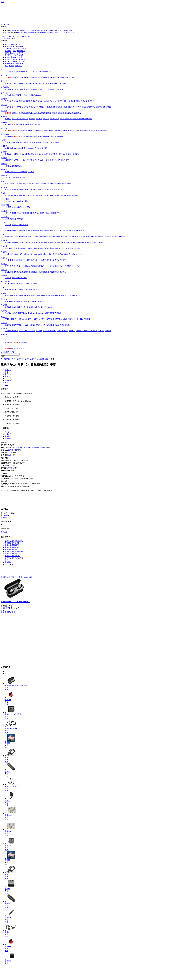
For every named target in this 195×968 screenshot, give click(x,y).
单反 (14, 51)
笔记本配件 (5, 93)
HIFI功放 (20, 219)
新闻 (41, 30)
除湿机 (73, 242)
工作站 (52, 101)
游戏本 (28, 89)
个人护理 (4, 246)
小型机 (69, 101)
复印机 (65, 254)
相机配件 (4, 128)
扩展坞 (31, 95)
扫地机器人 (45, 242)
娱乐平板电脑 (27, 107)
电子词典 (18, 172)
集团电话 (8, 83)
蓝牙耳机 (27, 447)
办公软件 (15, 289)
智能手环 (15, 113)
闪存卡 (19, 130)
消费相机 (26, 125)
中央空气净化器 (19, 242)
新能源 (7, 348)
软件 (23, 61)
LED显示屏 (60, 266)
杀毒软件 (29, 289)
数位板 (39, 148)
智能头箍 (32, 113)
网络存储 (4, 317)
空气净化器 (9, 242)
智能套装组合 (87, 119)
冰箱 (24, 183)
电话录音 (25, 83)
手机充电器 (38, 77)
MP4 (10, 160)
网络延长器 (83, 319)
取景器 (98, 130)
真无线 (10, 450)
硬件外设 (4, 146)
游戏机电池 (40, 195)
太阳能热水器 (48, 231)
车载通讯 (108, 331)
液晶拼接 (53, 266)
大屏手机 (34, 72)
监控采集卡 (34, 272)
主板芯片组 (61, 154)
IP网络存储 (57, 319)
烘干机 (19, 183)
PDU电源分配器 (48, 325)
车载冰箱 (72, 331)
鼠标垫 (33, 148)
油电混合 (13, 348)
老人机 (48, 72)
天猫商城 (4, 517)
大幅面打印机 (42, 254)
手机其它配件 (70, 77)
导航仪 (7, 331)
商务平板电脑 (57, 107)
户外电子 (4, 334)
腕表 (20, 113)
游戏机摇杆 (67, 195)
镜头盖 (93, 130)
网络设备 (4, 299)
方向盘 (24, 195)
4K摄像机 (16, 136)
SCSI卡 (13, 319)
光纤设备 (25, 325)
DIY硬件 (8, 53)
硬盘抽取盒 (65, 319)
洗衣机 (14, 183)
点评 (8, 376)
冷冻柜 (28, 183)
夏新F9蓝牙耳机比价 (12, 549)
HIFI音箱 (26, 207)
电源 (35, 142)
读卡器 (24, 130)
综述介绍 (8, 370)
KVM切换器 (73, 319)
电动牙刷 (18, 248)
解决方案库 (59, 33)
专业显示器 (23, 266)
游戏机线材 (59, 195)
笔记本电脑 (5, 87)
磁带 (88, 319)
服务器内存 (23, 295)
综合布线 (8, 325)
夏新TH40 (8, 815)
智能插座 (8, 119)
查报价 (14, 30)
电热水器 (39, 231)
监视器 (46, 272)
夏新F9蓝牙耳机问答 (12, 556)
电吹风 (12, 248)
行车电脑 (53, 331)
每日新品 (26, 33)
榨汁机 (72, 236)
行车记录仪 (23, 331)
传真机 (60, 254)
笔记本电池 (9, 95)
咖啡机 (124, 236)
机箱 (31, 142)
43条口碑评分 (6, 608)
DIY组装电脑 (54, 142)
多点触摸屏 (69, 266)
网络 (12, 63)
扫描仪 (50, 254)
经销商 (32, 30)
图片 (8, 374)
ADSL (30, 301)
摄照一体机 (50, 136)
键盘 (29, 148)
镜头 (15, 130)
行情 (49, 30)
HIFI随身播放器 (17, 213)
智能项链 (61, 113)
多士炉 (51, 236)
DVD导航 (46, 331)
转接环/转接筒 (85, 130)
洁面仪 (57, 248)
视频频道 (39, 33)
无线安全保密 (49, 307)
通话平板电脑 (37, 107)
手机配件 (4, 75)
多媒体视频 (16, 278)
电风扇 (62, 242)
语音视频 (4, 275)
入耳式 (10, 452)
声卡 (48, 142)
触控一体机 (45, 266)
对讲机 (14, 83)
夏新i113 (8, 845)
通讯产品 (19, 44)
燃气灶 (19, 231)
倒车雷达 (39, 331)
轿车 (22, 348)
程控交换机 (23, 301)
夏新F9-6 (8, 918)
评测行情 (8, 380)
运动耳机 (35, 447)
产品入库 (11, 36)
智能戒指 (67, 113)
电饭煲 (7, 236)
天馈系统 (40, 307)
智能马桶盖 (64, 119)
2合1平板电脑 (47, 107)
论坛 (59, 30)
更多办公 (79, 254)
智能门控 (46, 119)
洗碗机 (76, 231)
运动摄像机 (33, 136)
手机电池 (16, 77)
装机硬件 (4, 140)
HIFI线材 (15, 225)
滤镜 (36, 130)
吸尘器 (38, 242)
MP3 (14, 55)
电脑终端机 (76, 101)
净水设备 (97, 236)
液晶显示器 (9, 148)
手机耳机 (23, 77)
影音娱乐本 (60, 89)
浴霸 (63, 231)
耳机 (20, 160)
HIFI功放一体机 (10, 201)
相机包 (77, 130)
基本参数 (8, 432)
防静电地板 (65, 325)
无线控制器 (33, 307)
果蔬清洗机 (90, 236)
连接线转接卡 (40, 154)
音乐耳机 (19, 447)
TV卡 (24, 154)
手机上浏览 (9, 564)
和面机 (82, 236)
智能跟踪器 (47, 113)
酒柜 (33, 183)
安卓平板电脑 (17, 107)
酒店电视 (30, 266)
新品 (7, 352)
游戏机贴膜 (32, 195)
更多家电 (102, 242)
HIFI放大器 (5, 217)
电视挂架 (53, 183)
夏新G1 (7, 932)
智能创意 (78, 119)
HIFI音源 (4, 211)
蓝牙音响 (26, 160)
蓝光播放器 (40, 189)
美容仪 (52, 248)
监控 (18, 61)
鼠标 (25, 148)
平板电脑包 (67, 107)
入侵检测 (29, 313)
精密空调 (58, 325)
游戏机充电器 (49, 195)
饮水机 (119, 236)
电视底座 (59, 183)
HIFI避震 (8, 225)
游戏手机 (12, 72)
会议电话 (48, 83)
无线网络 (4, 305)
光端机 (41, 272)
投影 (14, 61)
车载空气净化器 (62, 331)
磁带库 (36, 319)
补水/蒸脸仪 (70, 248)
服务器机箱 (67, 295)
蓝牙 (16, 450)
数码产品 (8, 55)
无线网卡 (8, 307)
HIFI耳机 (8, 207)
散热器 (39, 142)
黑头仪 (63, 248)
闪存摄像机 (42, 136)
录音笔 (57, 160)
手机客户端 (26, 36)
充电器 (71, 130)
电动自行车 (14, 342)
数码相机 (8, 51)
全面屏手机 (26, 72)
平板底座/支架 (87, 107)
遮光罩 (45, 130)
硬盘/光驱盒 (30, 154)
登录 (2, 2)
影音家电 (4, 187)
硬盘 (21, 142)
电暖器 (27, 242)
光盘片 (54, 154)
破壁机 (56, 236)
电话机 (19, 83)
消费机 (21, 284)
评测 (6, 612)
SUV (18, 348)
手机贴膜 (53, 77)
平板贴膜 (95, 107)
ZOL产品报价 (6, 38)
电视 (6, 183)
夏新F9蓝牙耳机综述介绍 (14, 541)
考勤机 (7, 284)
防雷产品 (39, 325)
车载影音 (94, 331)
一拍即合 (13, 352)
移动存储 (4, 164)
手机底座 (46, 77)
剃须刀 (7, 248)
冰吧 (37, 183)
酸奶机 (103, 236)
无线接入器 (24, 307)
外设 (14, 53)
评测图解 (46, 33)
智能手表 (8, 113)
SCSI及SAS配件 (22, 319)
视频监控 (4, 270)
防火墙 (7, 313)
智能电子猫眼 (54, 119)
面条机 (61, 236)
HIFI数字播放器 (45, 213)
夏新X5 (7, 889)
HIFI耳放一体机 (22, 201)
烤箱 (46, 236)
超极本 (13, 46)
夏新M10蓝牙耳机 (11, 728)
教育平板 (15, 266)
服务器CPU (14, 295)
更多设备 (41, 301)
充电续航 (8, 436)
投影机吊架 (42, 260)
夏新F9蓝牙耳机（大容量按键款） (37, 359)
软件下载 (68, 30)
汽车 (6, 66)
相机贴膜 (31, 130)
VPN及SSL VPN (38, 313)
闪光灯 (51, 130)
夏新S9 (7, 801)
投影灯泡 (13, 260)
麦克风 (68, 160)
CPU (13, 142)
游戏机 (21, 57)
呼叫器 (64, 83)
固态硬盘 (26, 142)
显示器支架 (50, 260)
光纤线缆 (32, 325)
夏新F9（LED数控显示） (14, 714)
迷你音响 (15, 189)
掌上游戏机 (9, 195)
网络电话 (41, 83)
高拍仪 (55, 254)
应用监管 (58, 313)
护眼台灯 (95, 242)
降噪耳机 (44, 447)
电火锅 (19, 236)
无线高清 (60, 189)
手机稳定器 (9, 77)
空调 (10, 183)
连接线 (108, 107)
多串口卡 (48, 154)
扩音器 (52, 160)
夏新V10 (8, 961)
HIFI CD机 (27, 213)
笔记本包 (25, 95)
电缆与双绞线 (17, 325)
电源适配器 (17, 95)
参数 (2, 612)
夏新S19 (8, 700)
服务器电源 (76, 295)
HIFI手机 (8, 213)
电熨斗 (83, 242)
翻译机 (7, 172)
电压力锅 (13, 236)
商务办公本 (43, 89)
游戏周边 (75, 195)
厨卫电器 (8, 59)
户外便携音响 (34, 160)
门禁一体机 (14, 284)
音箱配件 (45, 148)
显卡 (10, 142)
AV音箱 (54, 189)
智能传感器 (16, 119)
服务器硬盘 (31, 295)
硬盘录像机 (17, 272)
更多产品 (77, 266)
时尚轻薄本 (35, 89)
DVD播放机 (31, 189)
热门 (6, 671)
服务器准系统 (49, 295)
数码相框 (18, 166)
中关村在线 (5, 24)
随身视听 (4, 158)
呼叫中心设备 (56, 83)
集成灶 (7, 231)
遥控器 (41, 183)
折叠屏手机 (42, 72)
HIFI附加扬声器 (17, 207)
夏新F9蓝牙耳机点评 (12, 547)
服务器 (7, 63)
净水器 (114, 236)
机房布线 (4, 323)
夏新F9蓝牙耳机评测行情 (14, 551)
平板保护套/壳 (76, 107)
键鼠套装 (20, 148)
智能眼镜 (25, 113)
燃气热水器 (32, 231)
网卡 (6, 301)
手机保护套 (60, 77)
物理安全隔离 (50, 313)
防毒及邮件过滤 (20, 313)
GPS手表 (8, 337)
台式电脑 (20, 46)
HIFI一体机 (5, 199)
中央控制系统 (54, 272)
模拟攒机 (54, 30)
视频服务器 (26, 272)
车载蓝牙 (101, 331)
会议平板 (8, 266)
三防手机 (18, 72)
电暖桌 (32, 242)
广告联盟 (18, 36)
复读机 (24, 172)
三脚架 (40, 130)
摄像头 (62, 160)
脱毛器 (24, 248)
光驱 (44, 142)
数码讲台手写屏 (60, 260)
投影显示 (4, 258)
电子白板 (34, 260)
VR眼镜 (54, 113)
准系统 (57, 101)
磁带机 (30, 319)
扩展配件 (4, 152)
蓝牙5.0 (10, 468)
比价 (6, 378)
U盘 (6, 166)
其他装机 (76, 154)
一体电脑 (46, 101)
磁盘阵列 (42, 319)
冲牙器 (77, 248)
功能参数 (8, 434)
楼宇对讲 (27, 284)
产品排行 (4, 36)
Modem (34, 301)
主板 (6, 142)
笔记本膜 (37, 95)
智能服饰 (39, 113)
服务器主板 (40, 295)
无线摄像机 (59, 136)
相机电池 (66, 130)
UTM (12, 313)
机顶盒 (46, 183)
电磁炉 (24, 236)
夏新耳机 (20, 359)
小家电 (15, 59)
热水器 (24, 231)
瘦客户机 (84, 101)
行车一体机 (31, 331)
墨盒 (70, 254)
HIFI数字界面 (56, 213)
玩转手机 (32, 33)
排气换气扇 (69, 231)
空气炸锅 (36, 236)
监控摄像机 (9, 272)
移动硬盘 (11, 166)
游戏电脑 (15, 101)
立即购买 (4, 532)
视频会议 (8, 278)
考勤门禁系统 (6, 281)
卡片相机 (38, 125)
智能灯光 (39, 119)
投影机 (7, 260)
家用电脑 (22, 101)
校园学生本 (52, 89)
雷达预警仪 (14, 331)
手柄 (20, 195)
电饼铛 (42, 236)
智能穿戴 (16, 49)
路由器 (16, 301)
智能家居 (23, 49)
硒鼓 (74, 254)
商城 (24, 30)
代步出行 (4, 340)
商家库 (37, 30)
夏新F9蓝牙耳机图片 (12, 545)
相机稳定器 (9, 130)
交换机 (11, 301)
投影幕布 (27, 260)
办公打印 (8, 61)
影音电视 (14, 57)
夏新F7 (7, 772)
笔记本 (7, 46)
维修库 (52, 33)
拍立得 (32, 125)
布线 (21, 63)
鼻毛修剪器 (32, 248)
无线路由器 (16, 307)
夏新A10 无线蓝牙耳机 (13, 786)
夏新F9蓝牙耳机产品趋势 (14, 558)
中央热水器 (57, 231)
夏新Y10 (8, 757)
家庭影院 (8, 189)
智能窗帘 (71, 119)
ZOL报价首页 (6, 359)
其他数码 (4, 175)
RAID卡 (8, 319)
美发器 (47, 248)
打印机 (7, 254)
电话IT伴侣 (33, 83)
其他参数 (8, 438)
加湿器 (67, 242)
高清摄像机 (25, 136)
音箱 (15, 148)
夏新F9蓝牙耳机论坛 (12, 554)
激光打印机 (14, 254)
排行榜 (19, 30)
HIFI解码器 (35, 213)
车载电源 (79, 331)
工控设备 (63, 101)
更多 (7, 33)
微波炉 (30, 236)
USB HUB (8, 178)
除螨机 (78, 242)
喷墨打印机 (23, 254)
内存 (17, 142)
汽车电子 (18, 66)
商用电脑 (29, 101)
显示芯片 (69, 154)
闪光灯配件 (58, 130)
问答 (63, 30)
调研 (45, 30)
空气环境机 (67, 183)
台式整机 (4, 99)
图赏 (72, 33)
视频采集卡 (17, 154)
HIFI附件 (4, 222)
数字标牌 (37, 266)
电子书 (12, 172)
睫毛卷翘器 (40, 248)
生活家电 (22, 59)
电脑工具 (91, 101)
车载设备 (102, 107)
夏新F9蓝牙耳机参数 (12, 543)
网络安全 (4, 311)
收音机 (89, 242)
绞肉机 (67, 236)
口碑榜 (19, 33)
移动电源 (20, 55)
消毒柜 (81, 231)
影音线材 (48, 189)
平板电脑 (8, 49)
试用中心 (67, 33)
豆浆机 (77, 236)
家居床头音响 (44, 160)
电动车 (11, 66)
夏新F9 (7, 743)
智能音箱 (32, 119)
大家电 (7, 57)
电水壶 (108, 236)
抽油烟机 (13, 231)
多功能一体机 (32, 254)
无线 (17, 63)
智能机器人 (24, 119)
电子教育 (4, 169)
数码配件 (23, 178)
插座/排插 (15, 178)
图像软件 (22, 289)
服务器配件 (58, 295)
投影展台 (20, 260)
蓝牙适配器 (9, 154)
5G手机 (12, 44)
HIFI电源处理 (23, 225)
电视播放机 (23, 189)
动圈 (9, 455)
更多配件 (104, 130)
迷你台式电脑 (37, 101)
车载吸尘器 (86, 331)
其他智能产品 (76, 113)
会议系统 (23, 278)
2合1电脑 (22, 89)
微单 (20, 125)
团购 (27, 30)
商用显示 (4, 264)
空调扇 (57, 242)
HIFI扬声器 (5, 205)
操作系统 (8, 289)
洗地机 (52, 242)
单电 (17, 125)
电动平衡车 (23, 342)
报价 (9, 612)
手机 (6, 44)
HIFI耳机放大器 (10, 219)
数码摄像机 (21, 51)
